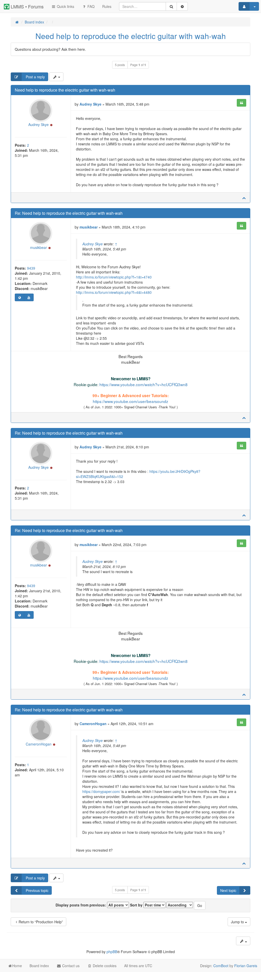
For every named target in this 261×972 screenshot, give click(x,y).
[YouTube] (28, 297)
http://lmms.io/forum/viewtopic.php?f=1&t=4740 (114, 277)
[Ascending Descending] (179, 905)
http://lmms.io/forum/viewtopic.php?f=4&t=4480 (114, 292)
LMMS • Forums (26, 6)
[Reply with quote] (241, 103)
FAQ (90, 6)
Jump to (238, 921)
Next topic (228, 890)
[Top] (244, 197)
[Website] (19, 297)
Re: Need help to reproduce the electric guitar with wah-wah (69, 213)
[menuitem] (106, 6)
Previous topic (36, 890)
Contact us (70, 965)
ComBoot (220, 965)
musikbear (38, 247)
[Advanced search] (182, 6)
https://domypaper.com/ (101, 791)
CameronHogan (38, 744)
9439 (31, 268)
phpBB (112, 951)
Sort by (136, 904)
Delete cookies (104, 965)
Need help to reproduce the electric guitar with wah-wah (130, 35)
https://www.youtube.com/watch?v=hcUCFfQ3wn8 (143, 384)
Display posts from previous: (81, 904)
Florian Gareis (245, 965)
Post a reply (35, 76)
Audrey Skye (38, 124)
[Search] (171, 6)
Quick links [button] (65, 6)
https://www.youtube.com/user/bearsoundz (130, 401)
